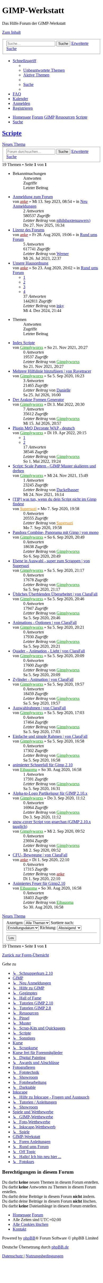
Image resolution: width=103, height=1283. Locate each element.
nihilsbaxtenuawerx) (73, 220)
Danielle (64, 390)
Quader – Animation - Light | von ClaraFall (49, 651)
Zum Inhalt (11, 32)
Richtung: (48, 927)
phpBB (29, 1238)
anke (24, 201)
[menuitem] (44, 70)
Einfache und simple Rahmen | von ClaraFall (50, 736)
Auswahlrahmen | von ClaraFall (39, 708)
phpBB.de (60, 1247)
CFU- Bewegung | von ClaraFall (40, 855)
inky (60, 306)
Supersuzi (28, 508)
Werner (63, 253)
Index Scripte (24, 342)
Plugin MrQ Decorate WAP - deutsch (44, 428)
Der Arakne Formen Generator (38, 399)
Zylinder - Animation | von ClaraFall (43, 679)
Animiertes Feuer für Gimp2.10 (39, 883)
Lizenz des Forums (28, 230)
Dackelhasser (68, 489)
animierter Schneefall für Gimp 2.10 (43, 765)
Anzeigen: (15, 922)
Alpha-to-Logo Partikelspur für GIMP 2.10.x (50, 793)
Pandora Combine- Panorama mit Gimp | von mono (56, 532)
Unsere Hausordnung (30, 263)
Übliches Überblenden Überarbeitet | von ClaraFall (55, 594)
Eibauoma (28, 769)
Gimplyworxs (31, 347)
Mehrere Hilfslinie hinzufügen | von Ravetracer (52, 371)
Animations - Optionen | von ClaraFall (45, 622)
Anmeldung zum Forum (33, 196)
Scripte (12, 133)
